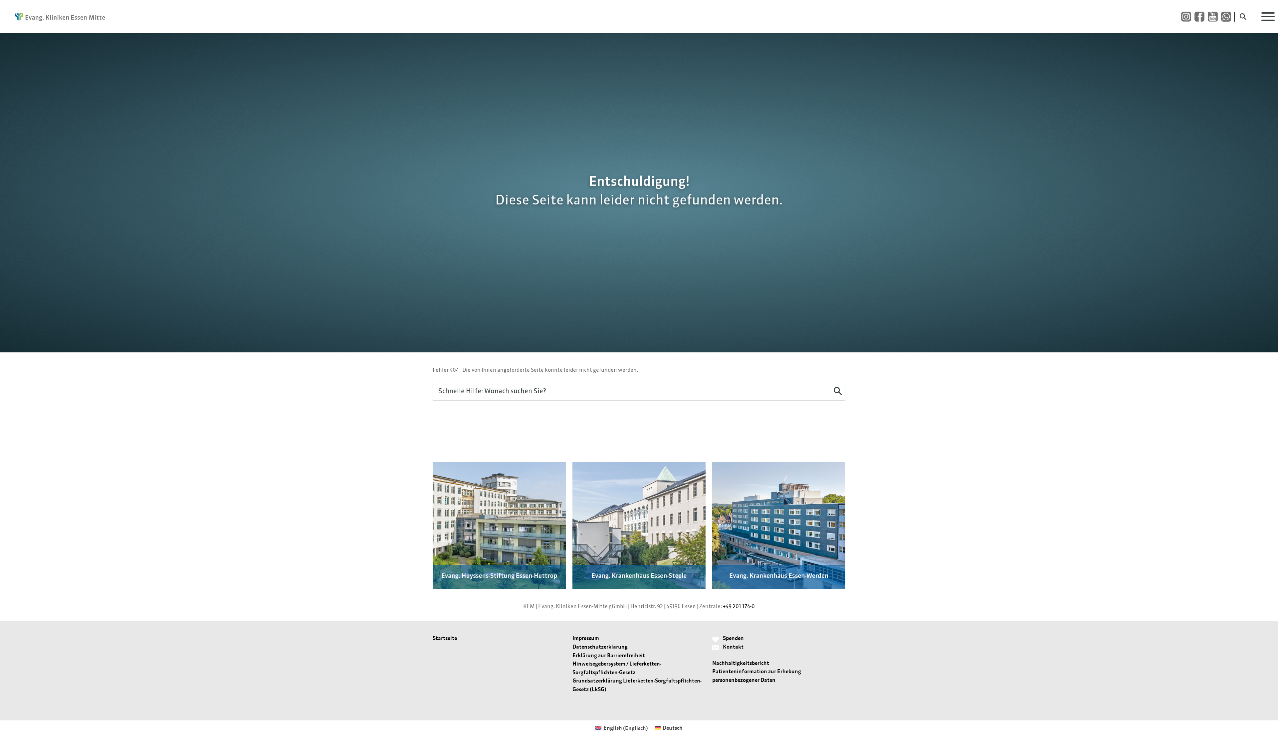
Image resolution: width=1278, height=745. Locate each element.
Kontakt (733, 646)
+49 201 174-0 (739, 606)
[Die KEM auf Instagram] (1187, 17)
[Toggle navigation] (1268, 16)
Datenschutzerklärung (600, 646)
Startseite (445, 638)
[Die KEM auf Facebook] (1201, 17)
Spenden (733, 638)
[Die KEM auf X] (1227, 17)
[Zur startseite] (56, 16)
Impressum (585, 638)
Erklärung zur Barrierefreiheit (608, 655)
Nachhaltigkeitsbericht (740, 663)
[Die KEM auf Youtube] (1214, 17)
